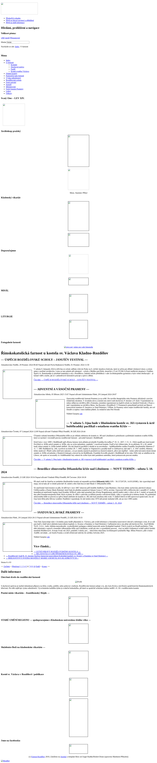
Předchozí (16, 566)
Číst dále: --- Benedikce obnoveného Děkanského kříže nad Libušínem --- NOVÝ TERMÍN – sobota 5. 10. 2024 (78, 503)
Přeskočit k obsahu (13, 18)
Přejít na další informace (15, 23)
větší (3, 38)
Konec (44, 566)
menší (7, 38)
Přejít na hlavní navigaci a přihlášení (20, 20)
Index (17, 47)
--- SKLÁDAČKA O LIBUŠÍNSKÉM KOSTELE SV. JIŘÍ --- (58, 554)
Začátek (7, 566)
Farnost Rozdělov (38, 757)
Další (38, 566)
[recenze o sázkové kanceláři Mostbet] (5, 761)
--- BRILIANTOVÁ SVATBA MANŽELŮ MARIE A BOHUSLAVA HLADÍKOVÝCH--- (42, 558)
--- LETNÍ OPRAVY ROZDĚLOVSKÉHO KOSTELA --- (57, 551)
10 (34, 566)
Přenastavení (15, 38)
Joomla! (63, 757)
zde (81, 414)
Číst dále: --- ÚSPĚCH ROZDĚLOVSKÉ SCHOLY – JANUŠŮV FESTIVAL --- (66, 380)
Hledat (4, 42)
